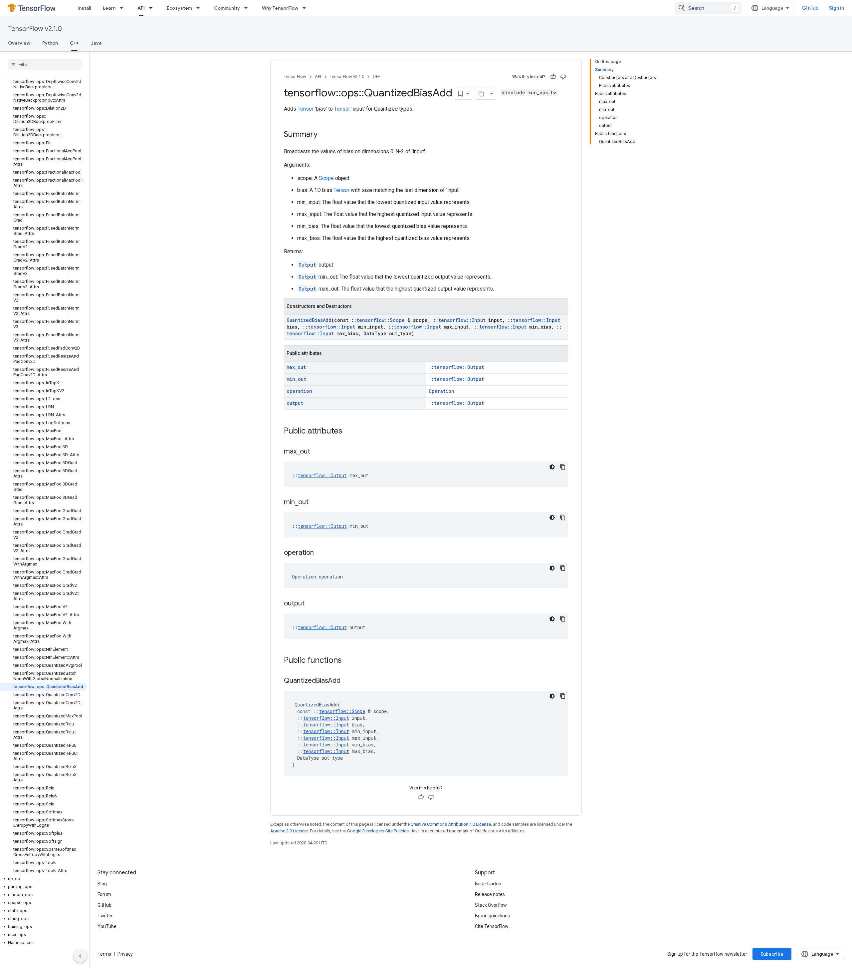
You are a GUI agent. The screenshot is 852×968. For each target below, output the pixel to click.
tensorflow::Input (462, 320)
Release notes (490, 894)
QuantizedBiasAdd (309, 320)
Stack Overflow (491, 905)
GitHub (810, 8)
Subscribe (771, 954)
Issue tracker (488, 883)
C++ (74, 43)
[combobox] (708, 8)
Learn (109, 8)
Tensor (306, 109)
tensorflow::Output (459, 367)
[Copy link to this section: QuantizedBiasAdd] (347, 681)
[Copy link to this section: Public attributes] (349, 432)
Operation (441, 391)
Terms (104, 954)
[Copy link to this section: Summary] (324, 135)
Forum (104, 894)
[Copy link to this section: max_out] (316, 452)
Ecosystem (179, 8)
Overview (19, 43)
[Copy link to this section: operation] (320, 553)
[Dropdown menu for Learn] (123, 8)
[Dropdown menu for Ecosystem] (200, 8)
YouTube (107, 926)
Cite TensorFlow (492, 926)
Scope (326, 178)
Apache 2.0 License (289, 830)
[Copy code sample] (562, 467)
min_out (296, 379)
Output (307, 265)
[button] (43, 879)
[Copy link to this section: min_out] (315, 502)
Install (84, 8)
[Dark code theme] (552, 467)
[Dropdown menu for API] (153, 8)
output (295, 403)
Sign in (836, 8)
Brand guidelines (492, 915)
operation (299, 391)
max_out (296, 367)
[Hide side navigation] (80, 956)
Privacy (125, 954)
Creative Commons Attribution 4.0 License (451, 824)
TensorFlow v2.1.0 (35, 29)
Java (96, 43)
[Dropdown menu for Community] (248, 8)
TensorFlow (295, 76)
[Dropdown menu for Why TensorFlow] (306, 8)
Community (227, 8)
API (141, 8)
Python (50, 43)
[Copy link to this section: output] (311, 604)
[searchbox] (45, 64)
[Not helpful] (563, 77)
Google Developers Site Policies (378, 830)
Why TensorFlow (280, 8)
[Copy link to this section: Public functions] (348, 661)
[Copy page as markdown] (481, 93)
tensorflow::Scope (380, 320)
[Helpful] (553, 77)
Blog (102, 883)
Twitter (105, 915)
